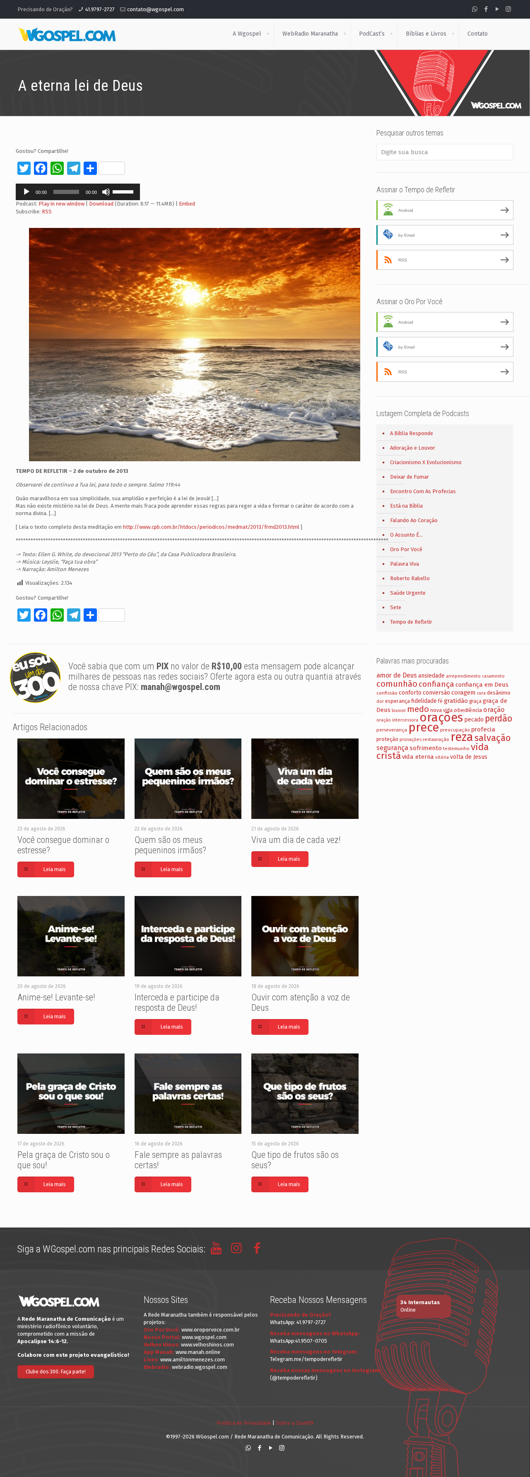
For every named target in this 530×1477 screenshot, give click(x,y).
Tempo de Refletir (411, 622)
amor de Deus (396, 675)
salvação (493, 737)
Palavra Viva (404, 564)
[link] (268, 34)
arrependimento (463, 676)
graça (475, 701)
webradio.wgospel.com (199, 1367)
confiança (436, 684)
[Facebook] (486, 9)
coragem (463, 692)
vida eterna (418, 756)
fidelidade (424, 701)
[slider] (124, 191)
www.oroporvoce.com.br (210, 1330)
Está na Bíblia (406, 506)
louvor (399, 710)
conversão (436, 692)
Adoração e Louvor (412, 448)
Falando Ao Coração (414, 520)
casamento (493, 676)
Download (101, 204)
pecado (474, 719)
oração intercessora (397, 720)
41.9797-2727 (100, 9)
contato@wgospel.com (155, 9)
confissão (387, 693)
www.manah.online (198, 1352)
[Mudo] (106, 192)
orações (441, 717)
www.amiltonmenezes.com (192, 1359)
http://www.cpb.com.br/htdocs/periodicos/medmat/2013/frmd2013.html (211, 527)
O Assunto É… (406, 535)
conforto (410, 692)
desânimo (499, 693)
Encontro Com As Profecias (423, 491)
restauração (436, 739)
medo (418, 709)
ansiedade (431, 675)
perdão (498, 718)
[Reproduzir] (26, 192)
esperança (397, 701)
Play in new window (61, 204)
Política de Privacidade (244, 1423)
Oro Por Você (406, 549)
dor (380, 701)
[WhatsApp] (474, 9)
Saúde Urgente (408, 593)
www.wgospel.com (204, 1337)
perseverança (391, 730)
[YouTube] (497, 9)
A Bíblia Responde (411, 433)
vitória (442, 757)
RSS (47, 211)
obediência (468, 710)
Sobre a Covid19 (294, 1423)
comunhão (396, 684)
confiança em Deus (481, 684)
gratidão (456, 701)
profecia (483, 729)
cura (481, 693)
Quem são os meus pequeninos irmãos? (170, 845)
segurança (392, 748)
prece (423, 727)
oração (494, 710)
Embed (187, 204)
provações (411, 739)
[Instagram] (508, 9)
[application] (78, 192)
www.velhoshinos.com (207, 1344)
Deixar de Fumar (409, 477)
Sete (395, 607)
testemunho (456, 748)
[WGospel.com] (67, 34)
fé (440, 701)
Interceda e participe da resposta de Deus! (177, 1002)
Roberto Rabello (410, 578)
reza (461, 737)
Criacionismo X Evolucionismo (426, 462)
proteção (387, 739)
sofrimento (426, 748)
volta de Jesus (468, 756)
